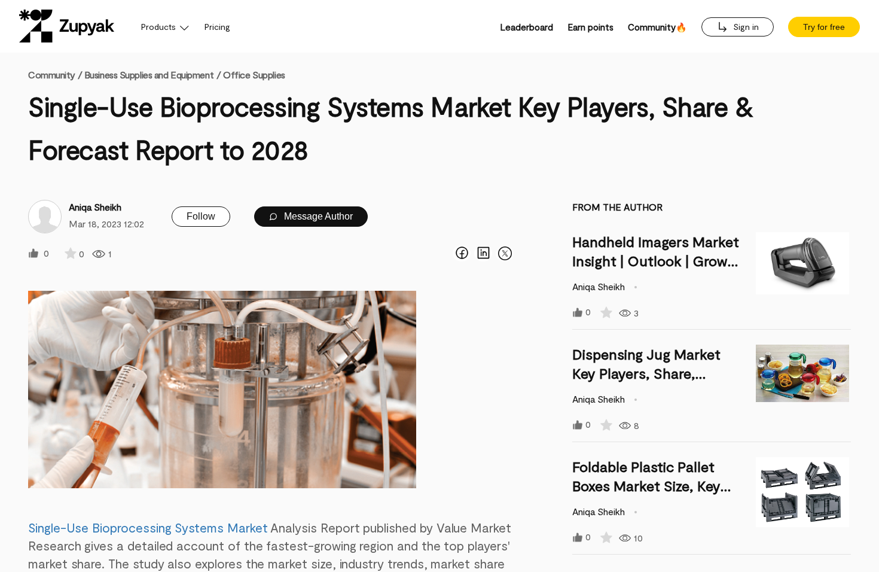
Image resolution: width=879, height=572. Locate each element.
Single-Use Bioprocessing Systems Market (148, 527)
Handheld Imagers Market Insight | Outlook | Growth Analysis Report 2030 (657, 260)
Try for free (824, 27)
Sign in (745, 27)
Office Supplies (254, 74)
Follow (201, 216)
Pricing (217, 27)
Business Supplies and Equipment (148, 74)
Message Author (317, 216)
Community (55, 74)
